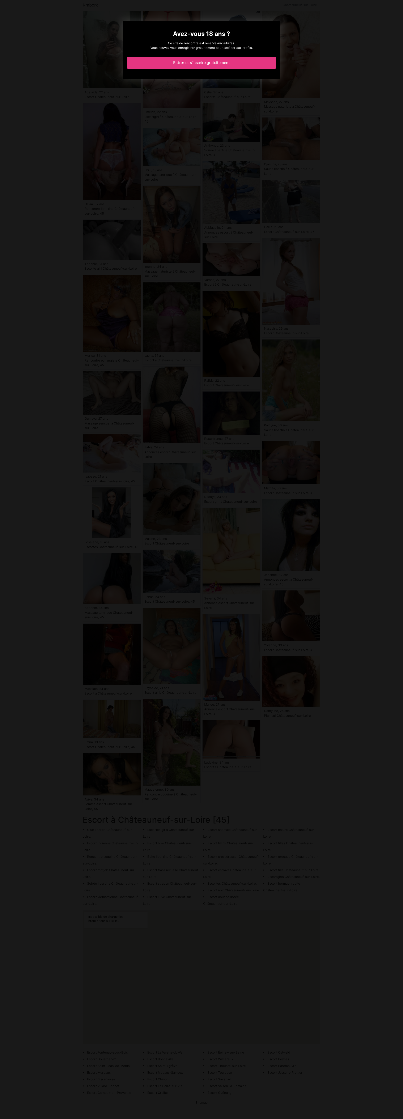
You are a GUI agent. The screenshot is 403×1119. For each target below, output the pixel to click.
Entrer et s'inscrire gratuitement (201, 62)
